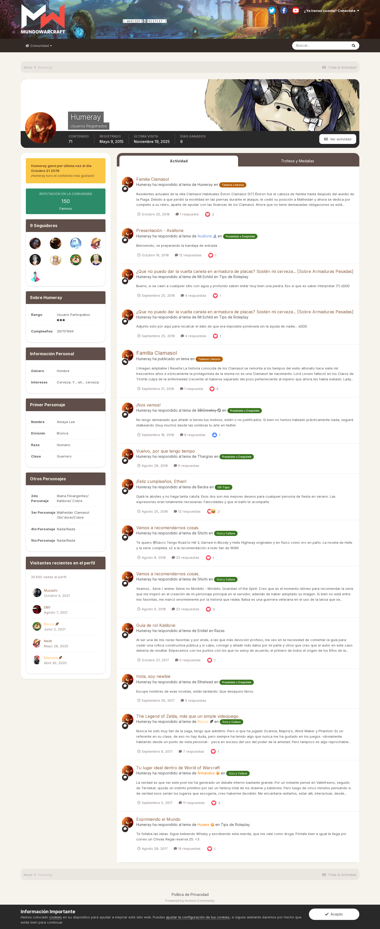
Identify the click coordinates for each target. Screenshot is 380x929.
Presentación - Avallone (160, 230)
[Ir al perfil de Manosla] (37, 660)
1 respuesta (189, 214)
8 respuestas (194, 435)
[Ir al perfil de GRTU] (55, 259)
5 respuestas (188, 465)
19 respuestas (189, 848)
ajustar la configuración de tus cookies (198, 917)
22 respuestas (187, 557)
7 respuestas (193, 751)
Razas (219, 630)
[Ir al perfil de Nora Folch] (35, 243)
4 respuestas (195, 295)
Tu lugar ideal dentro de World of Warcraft (178, 767)
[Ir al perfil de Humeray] (127, 182)
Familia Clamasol (152, 179)
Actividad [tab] (179, 161)
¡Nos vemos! (148, 405)
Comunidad (39, 45)
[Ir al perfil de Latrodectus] (35, 259)
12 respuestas (190, 255)
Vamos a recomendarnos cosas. (167, 527)
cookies (55, 917)
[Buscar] (353, 45)
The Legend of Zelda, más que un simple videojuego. (187, 716)
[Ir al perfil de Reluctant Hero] (75, 243)
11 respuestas (193, 803)
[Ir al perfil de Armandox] (35, 276)
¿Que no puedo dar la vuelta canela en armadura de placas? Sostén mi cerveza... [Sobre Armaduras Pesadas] (244, 271)
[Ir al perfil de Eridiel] (96, 259)
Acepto (336, 914)
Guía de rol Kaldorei (155, 625)
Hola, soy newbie (153, 676)
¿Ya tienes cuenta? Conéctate (330, 11)
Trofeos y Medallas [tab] (297, 161)
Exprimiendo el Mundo (158, 819)
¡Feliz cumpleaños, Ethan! (161, 481)
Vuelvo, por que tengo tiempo (165, 451)
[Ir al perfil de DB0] (37, 609)
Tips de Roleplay (233, 276)
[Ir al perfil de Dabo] (55, 243)
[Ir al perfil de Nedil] (96, 243)
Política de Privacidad (190, 894)
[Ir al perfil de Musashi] (37, 592)
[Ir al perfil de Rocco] (75, 259)
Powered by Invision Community (190, 901)
